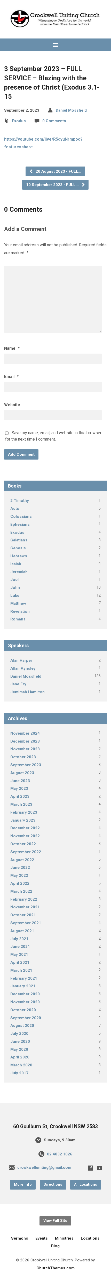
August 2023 (22, 773)
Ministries (64, 1238)
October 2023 (23, 757)
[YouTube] (99, 1168)
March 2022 (21, 891)
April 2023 (19, 796)
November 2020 (25, 1002)
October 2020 (23, 1010)
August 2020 (22, 1025)
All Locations (85, 1184)
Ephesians (20, 524)
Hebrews (18, 556)
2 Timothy (19, 500)
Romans (18, 619)
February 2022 (23, 899)
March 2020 (21, 1065)
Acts (14, 508)
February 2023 (23, 812)
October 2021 (23, 915)
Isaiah (15, 564)
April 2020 (19, 1057)
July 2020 (19, 1033)
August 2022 (22, 860)
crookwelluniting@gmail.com (44, 1167)
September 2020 (25, 1018)
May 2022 (19, 875)
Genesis (18, 548)
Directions (53, 1184)
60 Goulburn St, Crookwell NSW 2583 (55, 1127)
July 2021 (19, 939)
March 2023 (21, 804)
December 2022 (25, 828)
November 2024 (25, 733)
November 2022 (25, 836)
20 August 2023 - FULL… (58, 171)
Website (12, 404)
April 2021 (19, 962)
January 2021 (22, 986)
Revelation (20, 611)
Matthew (18, 603)
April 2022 (19, 883)
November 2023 (25, 749)
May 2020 (19, 1049)
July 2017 (19, 1073)
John (15, 587)
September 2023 (25, 765)
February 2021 (23, 978)
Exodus (19, 121)
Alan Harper (21, 660)
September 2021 (25, 923)
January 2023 (22, 820)
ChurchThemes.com (55, 1268)
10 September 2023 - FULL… (53, 184)
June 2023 (20, 780)
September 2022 (25, 852)
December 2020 (25, 994)
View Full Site (55, 1221)
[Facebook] (90, 1168)
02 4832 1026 (59, 1154)
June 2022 (20, 867)
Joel (14, 579)
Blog (55, 1246)
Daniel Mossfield (71, 110)
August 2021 (22, 931)
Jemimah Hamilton (27, 692)
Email (11, 376)
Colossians (21, 516)
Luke (14, 595)
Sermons (19, 1238)
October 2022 (23, 844)
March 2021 (21, 970)
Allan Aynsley (23, 668)
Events (41, 1238)
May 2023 (19, 788)
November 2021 (25, 907)
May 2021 (19, 954)
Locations (90, 1238)
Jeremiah (19, 572)
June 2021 (20, 946)
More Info (23, 1184)
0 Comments (54, 121)
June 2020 (20, 1041)
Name (12, 348)
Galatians (18, 540)
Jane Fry (18, 684)
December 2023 (25, 741)
